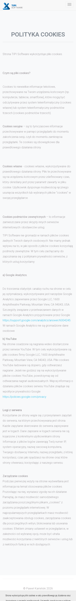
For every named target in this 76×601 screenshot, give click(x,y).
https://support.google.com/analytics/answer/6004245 (37, 320)
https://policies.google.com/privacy (24, 396)
